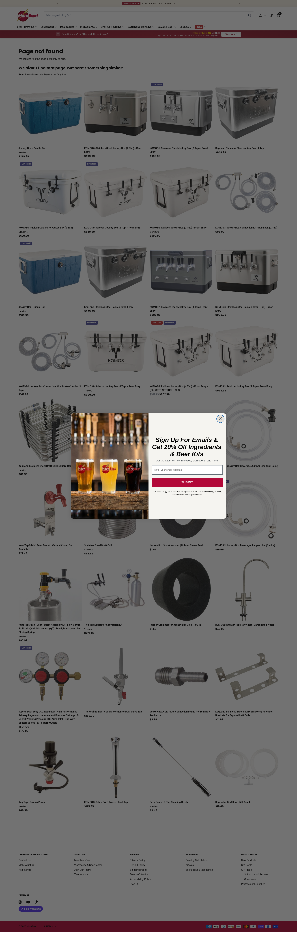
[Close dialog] (220, 419)
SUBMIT (187, 482)
